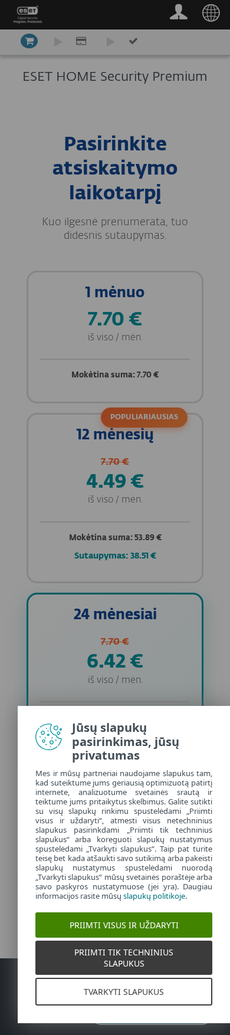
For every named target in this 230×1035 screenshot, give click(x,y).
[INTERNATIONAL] (211, 14)
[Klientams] (178, 14)
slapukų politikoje (154, 896)
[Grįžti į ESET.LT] (27, 17)
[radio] (115, 337)
